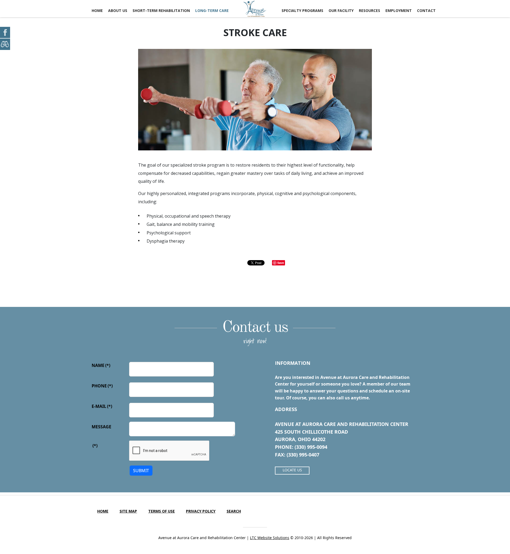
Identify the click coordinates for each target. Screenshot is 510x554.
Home (97, 10)
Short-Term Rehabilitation (161, 10)
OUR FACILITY (341, 10)
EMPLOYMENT (398, 10)
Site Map (128, 511)
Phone (102, 386)
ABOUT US (117, 10)
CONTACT (426, 10)
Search (234, 511)
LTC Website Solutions (269, 537)
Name (101, 365)
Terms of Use (161, 511)
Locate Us (292, 469)
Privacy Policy (200, 511)
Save (280, 263)
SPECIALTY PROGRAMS (302, 10)
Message (101, 427)
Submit (141, 470)
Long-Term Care (212, 10)
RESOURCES (369, 10)
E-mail (102, 406)
